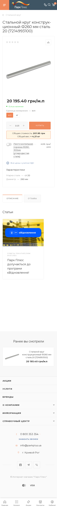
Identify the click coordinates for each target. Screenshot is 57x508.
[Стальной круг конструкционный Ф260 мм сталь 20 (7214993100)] (28, 69)
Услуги (7, 389)
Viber (36, 464)
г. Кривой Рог (31, 452)
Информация (12, 413)
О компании (11, 405)
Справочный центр (16, 421)
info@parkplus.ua (30, 445)
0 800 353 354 (29, 434)
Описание (12, 198)
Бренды (8, 397)
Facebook (20, 464)
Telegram (28, 464)
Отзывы (32, 198)
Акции (7, 380)
